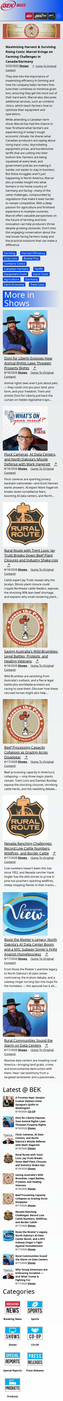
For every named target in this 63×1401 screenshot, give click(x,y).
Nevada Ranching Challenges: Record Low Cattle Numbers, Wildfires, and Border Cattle (28, 848)
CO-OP (32, 1111)
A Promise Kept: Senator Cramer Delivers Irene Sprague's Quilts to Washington (30, 1103)
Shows (24, 66)
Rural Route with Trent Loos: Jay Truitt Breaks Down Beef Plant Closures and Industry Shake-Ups (31, 555)
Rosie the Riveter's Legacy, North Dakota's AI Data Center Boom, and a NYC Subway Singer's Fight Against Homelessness (30, 947)
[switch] (59, 16)
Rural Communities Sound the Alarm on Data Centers (28, 1043)
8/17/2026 (21, 1205)
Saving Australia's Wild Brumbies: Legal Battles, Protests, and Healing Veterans (31, 656)
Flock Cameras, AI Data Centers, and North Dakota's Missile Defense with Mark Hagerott (30, 459)
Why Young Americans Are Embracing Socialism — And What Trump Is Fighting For (31, 1275)
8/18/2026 (21, 1111)
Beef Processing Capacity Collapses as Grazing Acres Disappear (26, 752)
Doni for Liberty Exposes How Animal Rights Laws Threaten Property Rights (28, 363)
